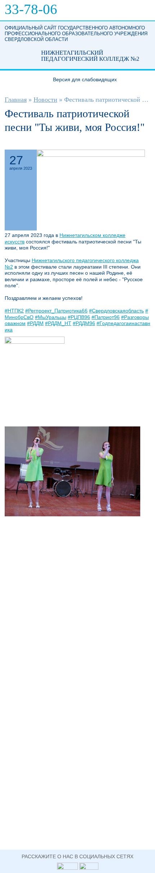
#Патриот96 (106, 317)
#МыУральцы (50, 317)
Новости (45, 99)
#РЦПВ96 (79, 317)
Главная (16, 99)
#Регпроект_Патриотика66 (56, 311)
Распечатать (140, 143)
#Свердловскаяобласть (116, 311)
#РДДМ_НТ (58, 323)
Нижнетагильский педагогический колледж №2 (16, 55)
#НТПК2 (14, 311)
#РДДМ (35, 323)
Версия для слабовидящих (85, 79)
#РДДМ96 (84, 323)
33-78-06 (31, 9)
